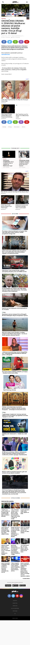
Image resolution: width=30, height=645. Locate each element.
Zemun (23, 126)
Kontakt (15, 600)
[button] (3, 156)
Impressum (15, 605)
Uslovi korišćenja (15, 608)
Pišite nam (15, 611)
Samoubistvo (17, 126)
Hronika (3, 18)
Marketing (15, 603)
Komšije (4, 126)
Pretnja (10, 126)
